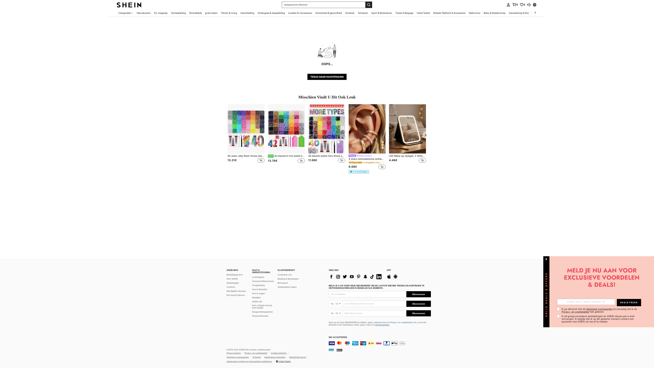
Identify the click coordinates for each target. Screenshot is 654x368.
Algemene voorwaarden (238, 357)
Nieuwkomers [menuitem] (144, 13)
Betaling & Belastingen (288, 279)
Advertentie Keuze (297, 357)
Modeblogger (233, 283)
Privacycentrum (234, 353)
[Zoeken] (368, 5)
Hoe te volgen (258, 293)
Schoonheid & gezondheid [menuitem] (328, 13)
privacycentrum (382, 325)
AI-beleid (256, 357)
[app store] (389, 278)
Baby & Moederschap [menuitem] (494, 13)
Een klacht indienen (236, 295)
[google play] (395, 278)
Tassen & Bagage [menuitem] (404, 13)
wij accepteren (338, 337)
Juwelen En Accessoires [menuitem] (300, 13)
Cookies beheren (279, 353)
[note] (359, 171)
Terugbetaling (258, 285)
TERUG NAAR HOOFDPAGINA (327, 76)
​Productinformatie (260, 316)
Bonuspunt (283, 283)
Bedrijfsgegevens (235, 275)
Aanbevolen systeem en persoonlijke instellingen (249, 361)
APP (389, 270)
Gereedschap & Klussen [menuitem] (521, 13)
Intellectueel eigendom (274, 357)
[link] (515, 5)
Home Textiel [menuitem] (423, 13)
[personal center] (508, 5)
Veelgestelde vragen (287, 287)
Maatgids (256, 297)
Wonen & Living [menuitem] (229, 13)
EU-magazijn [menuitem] (161, 13)
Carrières (231, 287)
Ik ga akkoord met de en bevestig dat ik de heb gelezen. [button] (600, 310)
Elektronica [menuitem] (474, 13)
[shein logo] (129, 4)
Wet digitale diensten (236, 291)
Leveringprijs (258, 277)
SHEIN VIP (257, 302)
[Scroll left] (531, 13)
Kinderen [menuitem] (350, 13)
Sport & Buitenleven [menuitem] (381, 13)
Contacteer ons (285, 275)
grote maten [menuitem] (211, 13)
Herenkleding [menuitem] (247, 13)
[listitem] (246, 137)
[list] (356, 276)
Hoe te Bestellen (259, 289)
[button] (529, 5)
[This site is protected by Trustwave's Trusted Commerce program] (331, 350)
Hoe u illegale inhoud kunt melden (262, 306)
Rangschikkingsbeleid (262, 312)
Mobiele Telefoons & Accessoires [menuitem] (449, 13)
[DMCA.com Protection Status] (339, 350)
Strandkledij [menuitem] (195, 13)
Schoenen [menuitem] (363, 13)
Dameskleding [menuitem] (178, 13)
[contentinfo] (380, 343)
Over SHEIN (232, 279)
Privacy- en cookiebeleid (401, 322)
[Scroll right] (535, 13)
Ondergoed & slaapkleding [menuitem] (271, 13)
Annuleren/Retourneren (263, 281)
